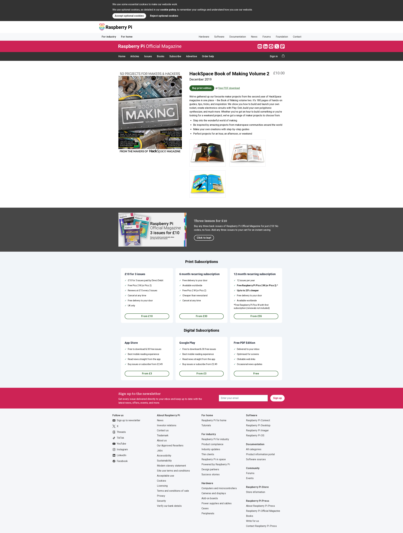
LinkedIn (121, 455)
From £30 (201, 316)
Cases (205, 508)
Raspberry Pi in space (214, 459)
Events (250, 478)
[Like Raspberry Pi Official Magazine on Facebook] (271, 46)
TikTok (120, 437)
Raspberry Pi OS (255, 435)
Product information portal (260, 454)
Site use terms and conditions (173, 470)
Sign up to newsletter (128, 420)
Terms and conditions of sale (173, 490)
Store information (255, 492)
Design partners (210, 469)
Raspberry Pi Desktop (258, 425)
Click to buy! (204, 237)
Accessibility (164, 455)
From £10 (147, 316)
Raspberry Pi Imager (257, 430)
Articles (134, 56)
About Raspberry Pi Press (260, 505)
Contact (297, 36)
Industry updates (211, 449)
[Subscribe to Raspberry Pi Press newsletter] (260, 46)
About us (162, 440)
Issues (148, 56)
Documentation (237, 36)
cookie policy (168, 9)
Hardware (204, 36)
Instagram (122, 449)
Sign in (274, 56)
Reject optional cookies (164, 15)
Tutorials (206, 425)
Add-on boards (210, 498)
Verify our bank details (169, 505)
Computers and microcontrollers (219, 488)
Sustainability (164, 460)
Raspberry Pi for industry (215, 439)
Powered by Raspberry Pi (216, 464)
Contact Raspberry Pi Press (261, 526)
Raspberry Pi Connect (258, 420)
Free (256, 373)
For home (127, 36)
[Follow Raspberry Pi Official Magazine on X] (277, 46)
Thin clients (208, 454)
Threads (121, 432)
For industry (109, 36)
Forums (266, 36)
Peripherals (208, 513)
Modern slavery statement (171, 465)
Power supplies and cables (217, 503)
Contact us (163, 430)
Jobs (160, 450)
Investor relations (166, 425)
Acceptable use (165, 475)
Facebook (122, 461)
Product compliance (212, 444)
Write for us (252, 520)
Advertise (191, 56)
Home (121, 56)
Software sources (256, 459)
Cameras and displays (214, 493)
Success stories (211, 474)
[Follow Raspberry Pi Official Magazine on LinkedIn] (265, 46)
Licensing (162, 485)
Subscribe (175, 56)
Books (160, 56)
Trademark (162, 435)
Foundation (282, 36)
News (254, 36)
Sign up (277, 398)
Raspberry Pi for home (214, 420)
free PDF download (229, 88)
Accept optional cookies (129, 15)
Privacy (161, 495)
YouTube (121, 443)
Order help (208, 56)
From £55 (256, 316)
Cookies (161, 480)
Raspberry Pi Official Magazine (263, 510)
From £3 (147, 373)
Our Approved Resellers (170, 445)
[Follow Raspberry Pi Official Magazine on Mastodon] (282, 46)
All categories (253, 449)
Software (219, 36)
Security (161, 500)
